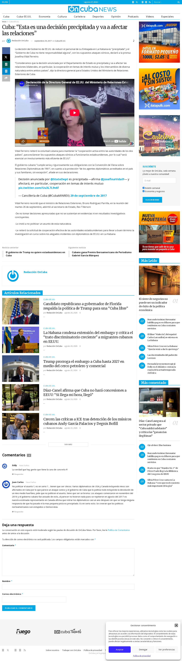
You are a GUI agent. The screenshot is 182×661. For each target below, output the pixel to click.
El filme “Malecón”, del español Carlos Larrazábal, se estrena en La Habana (162, 337)
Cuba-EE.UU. (24, 16)
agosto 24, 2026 (70, 399)
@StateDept (59, 179)
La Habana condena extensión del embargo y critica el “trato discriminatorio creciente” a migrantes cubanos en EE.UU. (88, 337)
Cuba (6, 16)
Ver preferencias (167, 649)
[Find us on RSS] (150, 2)
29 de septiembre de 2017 (88, 196)
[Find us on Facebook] (133, 2)
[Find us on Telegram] (146, 2)
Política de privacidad (142, 656)
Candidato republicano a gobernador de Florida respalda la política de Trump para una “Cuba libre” (85, 306)
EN (6, 2)
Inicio (4, 21)
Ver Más (68, 444)
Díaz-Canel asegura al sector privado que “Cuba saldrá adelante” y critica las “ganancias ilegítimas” (153, 428)
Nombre (7, 581)
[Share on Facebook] (6, 50)
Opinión (116, 16)
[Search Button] (178, 2)
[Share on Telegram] (6, 71)
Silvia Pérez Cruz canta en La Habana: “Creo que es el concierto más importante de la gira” (163, 483)
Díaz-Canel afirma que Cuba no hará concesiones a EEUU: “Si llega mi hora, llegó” (85, 392)
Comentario (9, 545)
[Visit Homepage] (81, 9)
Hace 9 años (24, 465)
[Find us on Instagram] (142, 2)
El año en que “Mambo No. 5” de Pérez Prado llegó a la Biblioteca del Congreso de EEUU (162, 471)
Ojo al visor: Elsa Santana (159, 445)
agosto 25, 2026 (70, 370)
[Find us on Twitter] (137, 2)
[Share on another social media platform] (6, 78)
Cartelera (79, 16)
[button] (176, 625)
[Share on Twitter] (6, 57)
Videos (150, 16)
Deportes (98, 16)
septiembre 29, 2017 (43, 41)
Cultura (62, 16)
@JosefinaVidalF (112, 179)
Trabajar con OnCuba (71, 650)
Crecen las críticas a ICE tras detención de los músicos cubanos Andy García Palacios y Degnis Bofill (87, 421)
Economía (44, 16)
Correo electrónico (12, 594)
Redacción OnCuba (20, 40)
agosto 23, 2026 (70, 428)
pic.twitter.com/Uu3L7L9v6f (38, 188)
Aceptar (120, 649)
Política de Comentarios (119, 530)
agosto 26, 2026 (70, 313)
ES (3, 2)
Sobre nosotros (52, 650)
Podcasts (133, 16)
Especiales (167, 16)
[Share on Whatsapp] (6, 64)
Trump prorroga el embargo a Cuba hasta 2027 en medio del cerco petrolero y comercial (83, 363)
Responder (18, 474)
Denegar (143, 649)
